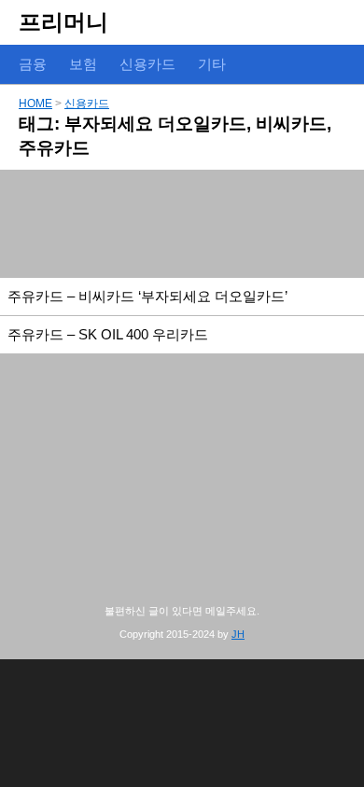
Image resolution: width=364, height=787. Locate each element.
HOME (35, 103)
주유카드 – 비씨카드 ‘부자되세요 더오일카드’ (147, 296)
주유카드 (54, 148)
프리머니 (63, 22)
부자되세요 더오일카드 (155, 123)
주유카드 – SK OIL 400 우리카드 (107, 334)
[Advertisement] (182, 223)
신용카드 (86, 103)
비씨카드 (291, 123)
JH (238, 634)
